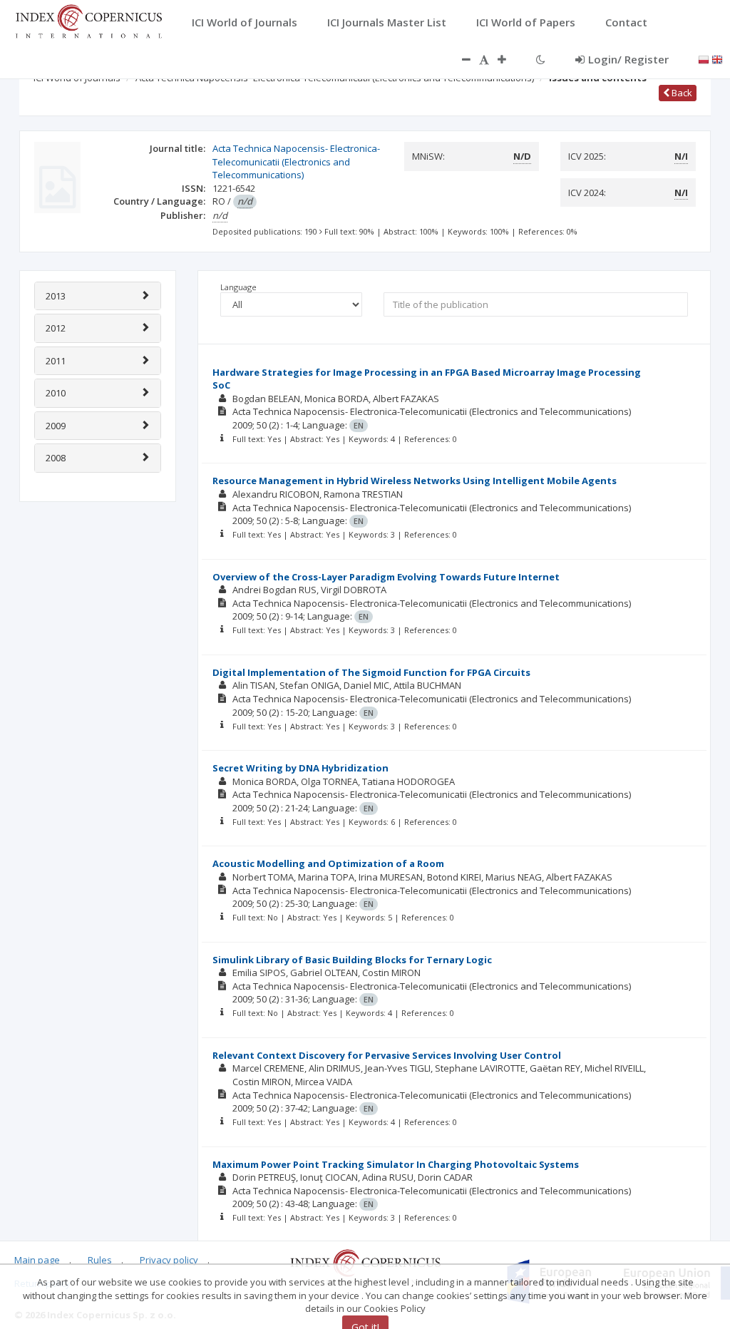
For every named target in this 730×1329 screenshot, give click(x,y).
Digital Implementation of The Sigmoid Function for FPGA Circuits (371, 672)
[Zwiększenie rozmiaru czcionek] (509, 59)
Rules (100, 1259)
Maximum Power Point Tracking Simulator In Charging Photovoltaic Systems (395, 1164)
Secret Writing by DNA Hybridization (300, 767)
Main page (37, 1259)
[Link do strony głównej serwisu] (88, 20)
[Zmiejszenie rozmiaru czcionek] (459, 59)
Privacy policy (169, 1259)
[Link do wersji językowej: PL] (703, 58)
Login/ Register (628, 59)
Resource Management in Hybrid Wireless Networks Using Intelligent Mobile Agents (414, 480)
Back (680, 92)
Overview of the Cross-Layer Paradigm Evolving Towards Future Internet (386, 576)
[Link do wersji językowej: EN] (717, 58)
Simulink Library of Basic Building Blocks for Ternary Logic (352, 959)
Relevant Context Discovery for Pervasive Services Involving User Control (386, 1055)
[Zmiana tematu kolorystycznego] (540, 59)
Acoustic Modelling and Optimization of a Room (328, 863)
